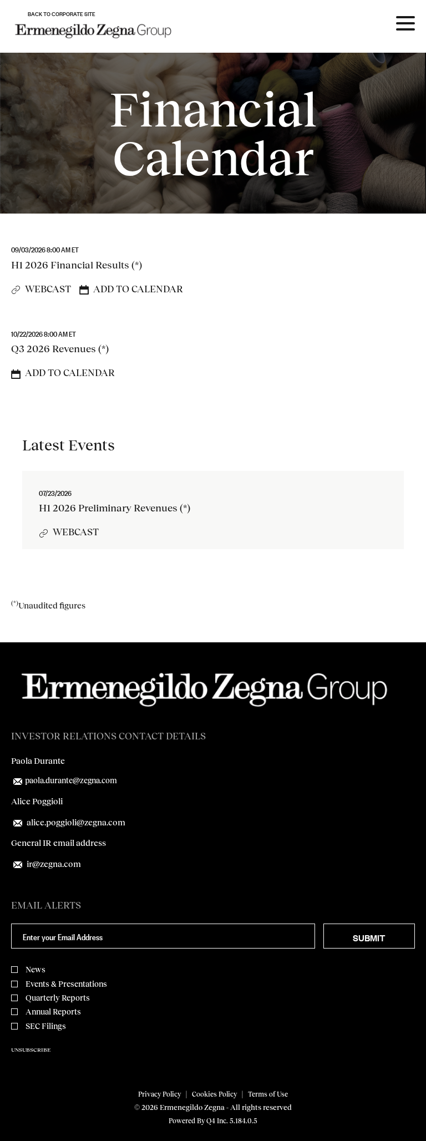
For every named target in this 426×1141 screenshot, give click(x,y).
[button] (131, 289)
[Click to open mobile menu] (405, 25)
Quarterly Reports (58, 997)
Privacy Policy (159, 1094)
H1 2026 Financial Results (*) (76, 264)
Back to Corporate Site (61, 13)
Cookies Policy (214, 1094)
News (35, 969)
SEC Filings (46, 1026)
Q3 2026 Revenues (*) (60, 348)
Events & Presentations (66, 984)
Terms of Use (268, 1094)
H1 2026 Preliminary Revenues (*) (114, 507)
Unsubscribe (30, 1049)
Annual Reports (53, 1011)
